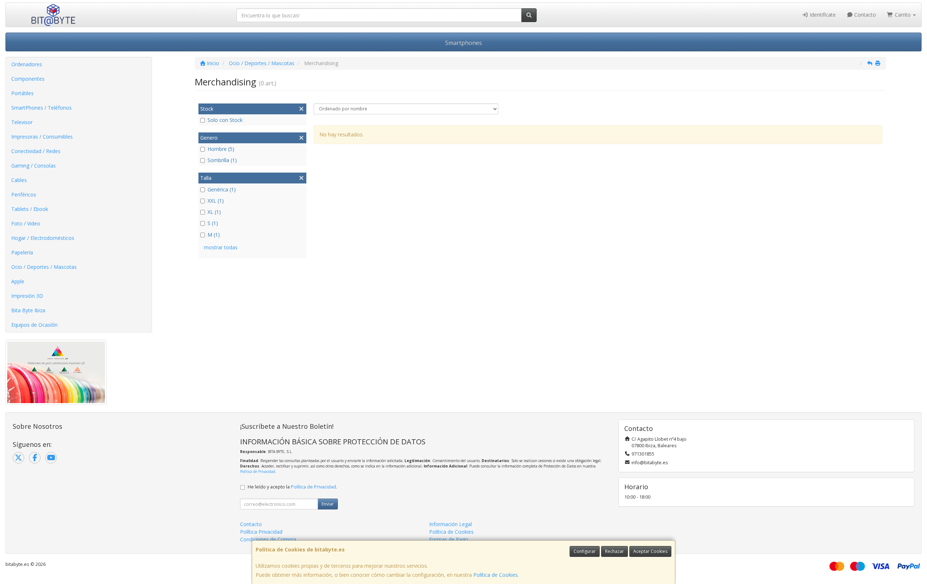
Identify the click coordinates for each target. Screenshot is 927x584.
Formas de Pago (448, 539)
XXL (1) (215, 200)
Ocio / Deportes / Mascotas (44, 266)
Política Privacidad (261, 531)
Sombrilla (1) (222, 160)
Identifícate (822, 14)
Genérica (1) (221, 189)
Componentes (28, 78)
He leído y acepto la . (292, 487)
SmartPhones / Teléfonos (41, 107)
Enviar (328, 504)
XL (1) (214, 211)
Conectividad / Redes (35, 151)
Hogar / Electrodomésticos (42, 237)
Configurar (585, 551)
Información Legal (450, 524)
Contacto (864, 14)
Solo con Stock (225, 120)
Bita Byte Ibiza (28, 310)
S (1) (212, 223)
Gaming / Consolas (33, 165)
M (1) (213, 234)
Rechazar (614, 551)
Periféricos (23, 194)
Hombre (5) (220, 148)
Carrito (902, 14)
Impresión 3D (27, 295)
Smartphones (463, 43)
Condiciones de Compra (268, 539)
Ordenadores (26, 64)
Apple (17, 281)
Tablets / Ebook (29, 209)
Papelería (22, 252)
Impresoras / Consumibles (42, 136)
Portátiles (22, 93)
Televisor (22, 122)
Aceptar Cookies (650, 551)
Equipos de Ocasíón (34, 324)
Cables (19, 180)
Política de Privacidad (257, 471)
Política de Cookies (495, 574)
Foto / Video (25, 223)
